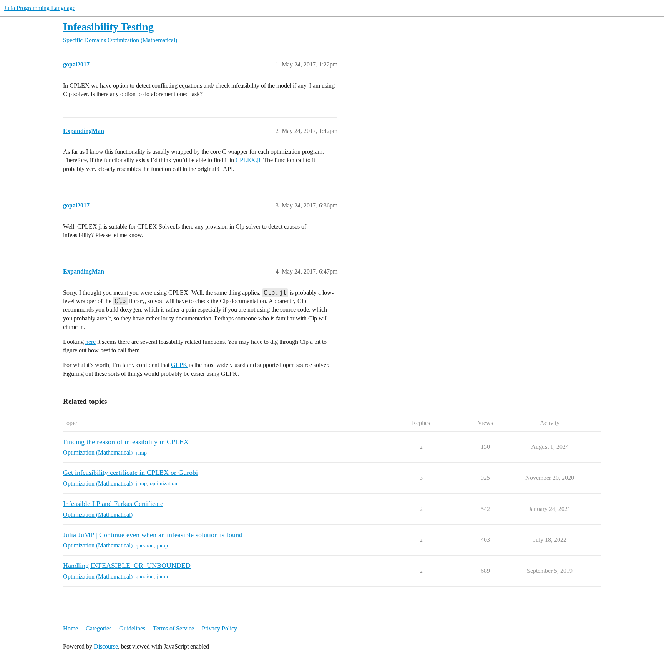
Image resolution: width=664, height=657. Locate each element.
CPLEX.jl (248, 160)
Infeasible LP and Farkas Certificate (113, 504)
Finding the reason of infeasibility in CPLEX (126, 442)
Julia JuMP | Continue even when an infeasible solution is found (152, 535)
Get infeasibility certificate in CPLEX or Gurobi (130, 472)
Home (70, 628)
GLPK (179, 365)
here (90, 341)
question (145, 546)
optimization (163, 483)
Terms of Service (173, 628)
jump (141, 453)
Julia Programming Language (39, 8)
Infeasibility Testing (108, 27)
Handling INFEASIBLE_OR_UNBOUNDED (127, 565)
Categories (98, 628)
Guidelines (132, 628)
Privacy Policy (219, 628)
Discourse (106, 646)
